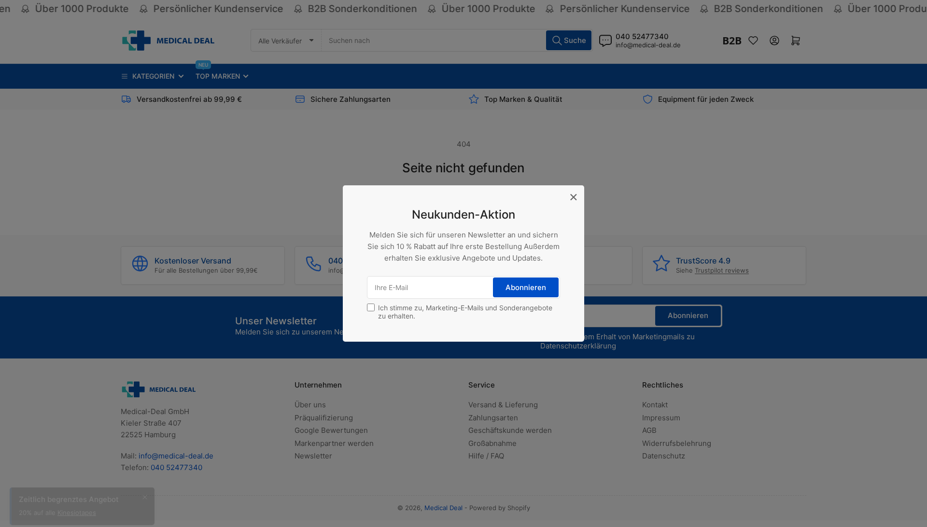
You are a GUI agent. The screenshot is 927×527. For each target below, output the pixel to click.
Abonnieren (526, 287)
